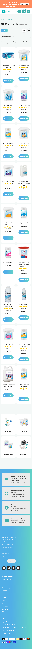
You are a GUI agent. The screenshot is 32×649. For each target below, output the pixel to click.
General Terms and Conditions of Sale (14, 627)
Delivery (4, 590)
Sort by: (4, 36)
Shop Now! (24, 4)
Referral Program (7, 588)
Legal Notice (6, 622)
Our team (5, 606)
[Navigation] (28, 11)
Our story (5, 609)
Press (3, 603)
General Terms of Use (9, 624)
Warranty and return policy (10, 630)
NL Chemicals (9, 19)
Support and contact (9, 585)
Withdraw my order (8, 612)
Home (2, 19)
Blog (3, 600)
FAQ (3, 582)
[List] (29, 30)
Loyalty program (7, 579)
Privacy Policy (6, 633)
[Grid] (24, 30)
